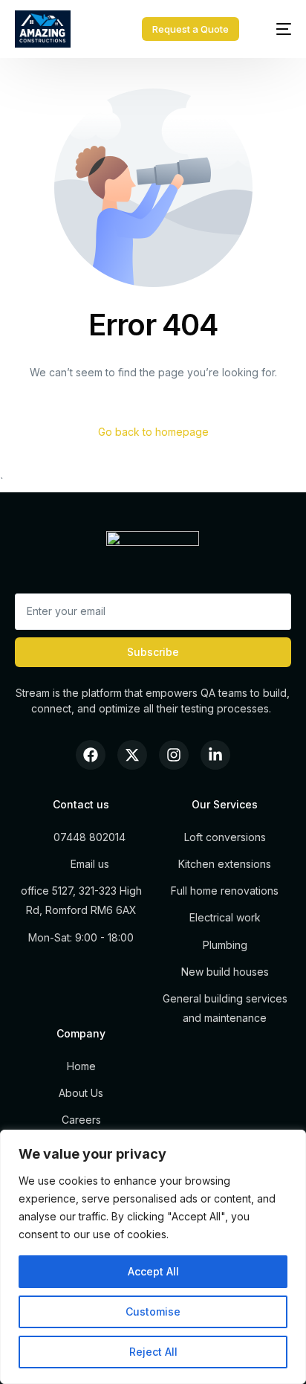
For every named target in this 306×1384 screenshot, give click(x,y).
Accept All (153, 1271)
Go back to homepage (153, 431)
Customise (153, 1311)
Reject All (153, 1351)
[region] (153, 1257)
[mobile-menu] (276, 29)
